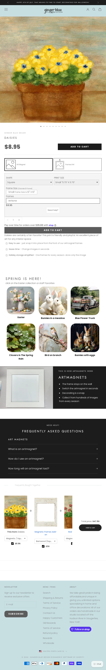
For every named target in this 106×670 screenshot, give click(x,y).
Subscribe (16, 613)
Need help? (53, 210)
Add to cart (80, 146)
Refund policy (50, 633)
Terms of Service (52, 603)
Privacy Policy (50, 607)
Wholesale (48, 643)
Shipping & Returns (53, 598)
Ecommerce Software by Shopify (67, 657)
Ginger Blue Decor (15, 133)
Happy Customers (52, 618)
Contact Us (49, 613)
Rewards (47, 638)
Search (47, 592)
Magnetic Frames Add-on (46, 533)
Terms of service (51, 628)
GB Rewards (49, 623)
